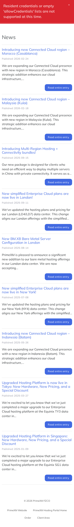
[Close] (69, 6)
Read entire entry (58, 87)
